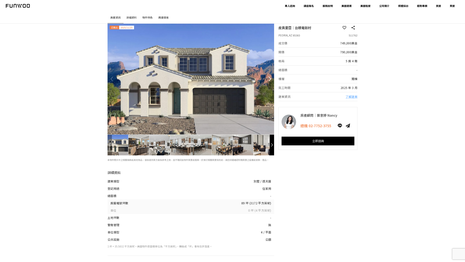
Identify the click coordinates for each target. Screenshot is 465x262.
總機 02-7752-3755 (315, 125)
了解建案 (351, 96)
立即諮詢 (318, 141)
